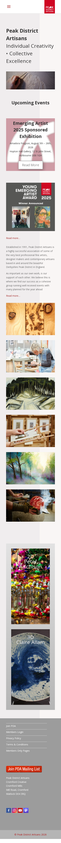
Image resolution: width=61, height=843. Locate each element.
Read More (30, 165)
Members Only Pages (18, 750)
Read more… (13, 238)
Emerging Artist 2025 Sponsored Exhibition (30, 129)
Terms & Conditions (17, 744)
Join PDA (11, 726)
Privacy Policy (13, 738)
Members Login (14, 732)
